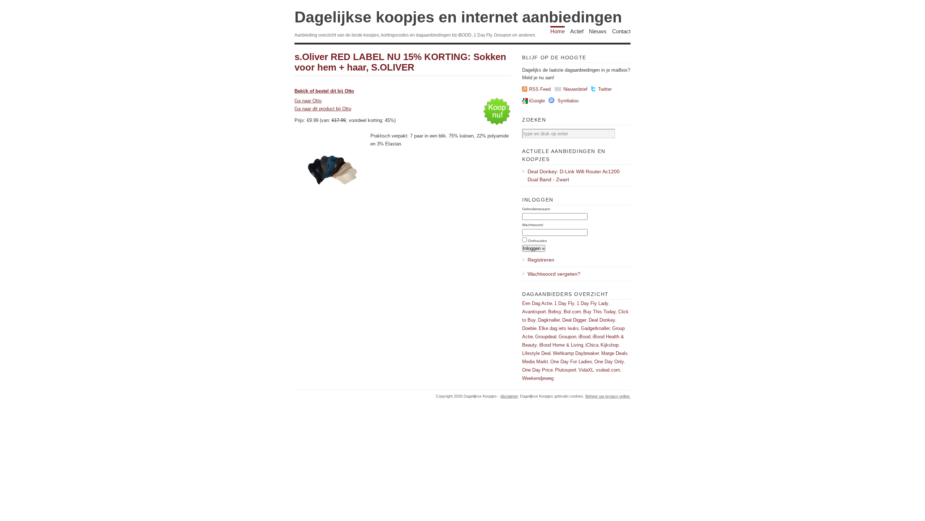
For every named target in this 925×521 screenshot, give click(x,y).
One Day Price (537, 370)
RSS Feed (540, 89)
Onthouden (537, 241)
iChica (591, 345)
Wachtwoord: (533, 225)
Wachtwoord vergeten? (554, 274)
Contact (621, 31)
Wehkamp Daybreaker (576, 353)
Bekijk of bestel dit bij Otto (324, 91)
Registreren (541, 260)
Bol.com (572, 311)
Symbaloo (568, 100)
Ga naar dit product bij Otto (322, 108)
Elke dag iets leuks (559, 328)
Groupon (567, 336)
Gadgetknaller (595, 328)
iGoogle (537, 100)
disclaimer (509, 396)
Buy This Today (599, 311)
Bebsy (555, 311)
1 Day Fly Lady (592, 303)
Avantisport (534, 311)
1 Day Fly (564, 303)
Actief (577, 31)
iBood (584, 336)
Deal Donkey (602, 320)
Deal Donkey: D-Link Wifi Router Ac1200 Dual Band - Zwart (574, 175)
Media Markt (535, 361)
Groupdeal (545, 336)
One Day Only (609, 361)
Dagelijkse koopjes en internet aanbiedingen (458, 17)
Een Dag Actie (537, 303)
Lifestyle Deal (536, 353)
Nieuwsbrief (575, 89)
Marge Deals (614, 353)
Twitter (605, 89)
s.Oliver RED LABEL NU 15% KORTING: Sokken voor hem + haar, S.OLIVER (400, 62)
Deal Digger (574, 320)
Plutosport (565, 370)
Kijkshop (610, 345)
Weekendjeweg (538, 378)
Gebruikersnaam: (536, 209)
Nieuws (598, 31)
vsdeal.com (608, 370)
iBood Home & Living (561, 345)
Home (557, 31)
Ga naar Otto (308, 100)
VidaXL (586, 370)
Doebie (529, 328)
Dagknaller (549, 320)
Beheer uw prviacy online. (608, 396)
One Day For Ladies (571, 361)
